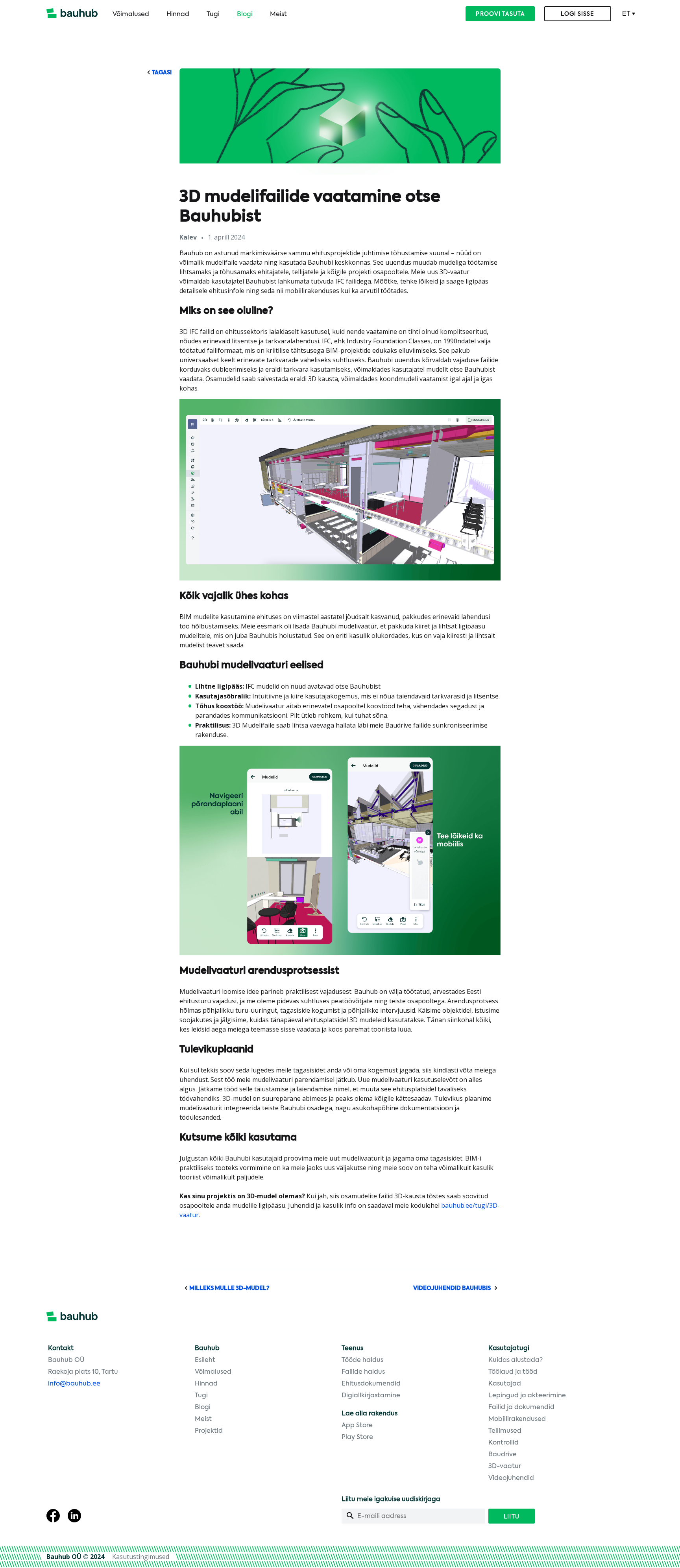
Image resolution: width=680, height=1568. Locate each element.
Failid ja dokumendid (521, 1407)
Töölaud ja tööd (513, 1372)
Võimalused (131, 14)
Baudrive (502, 1455)
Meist (278, 14)
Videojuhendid (511, 1478)
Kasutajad (504, 1384)
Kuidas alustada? (515, 1360)
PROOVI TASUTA (500, 14)
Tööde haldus (362, 1360)
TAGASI (161, 73)
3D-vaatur (504, 1466)
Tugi (213, 14)
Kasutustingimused (140, 1556)
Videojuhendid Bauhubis (452, 1288)
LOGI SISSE (577, 14)
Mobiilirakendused (517, 1419)
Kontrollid (503, 1443)
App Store (357, 1425)
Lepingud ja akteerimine (527, 1396)
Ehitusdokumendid (371, 1384)
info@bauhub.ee (74, 1384)
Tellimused (504, 1431)
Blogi (245, 14)
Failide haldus (363, 1372)
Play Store (357, 1437)
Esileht (205, 1360)
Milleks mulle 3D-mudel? (229, 1288)
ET (626, 13)
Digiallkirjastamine (371, 1396)
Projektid (209, 1431)
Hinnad (177, 14)
